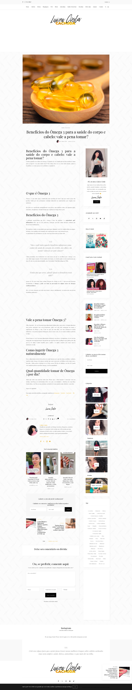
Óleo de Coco (102, 563)
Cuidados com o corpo (53, 541)
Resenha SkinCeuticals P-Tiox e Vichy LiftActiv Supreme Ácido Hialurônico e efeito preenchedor (33, 482)
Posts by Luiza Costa (44, 436)
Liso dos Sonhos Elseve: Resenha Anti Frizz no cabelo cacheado (100, 339)
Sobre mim (88, 7)
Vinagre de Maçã (93, 561)
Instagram (56, 393)
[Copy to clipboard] (55, 419)
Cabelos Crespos (92, 521)
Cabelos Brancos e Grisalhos (97, 516)
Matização (93, 548)
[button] (29, 468)
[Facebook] (44, 419)
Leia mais (97, 201)
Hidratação (102, 543)
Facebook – (69, 393)
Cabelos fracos (102, 521)
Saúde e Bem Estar (72, 7)
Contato (101, 7)
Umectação (98, 558)
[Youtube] (29, 2)
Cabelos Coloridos (102, 518)
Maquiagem (45, 7)
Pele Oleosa (100, 548)
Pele (52, 7)
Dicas (97, 538)
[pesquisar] (105, 7)
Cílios (103, 536)
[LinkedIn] (53, 419)
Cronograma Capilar (97, 533)
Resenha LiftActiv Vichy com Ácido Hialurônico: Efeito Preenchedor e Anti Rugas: (50, 481)
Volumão (101, 561)
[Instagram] (26, 2)
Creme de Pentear (102, 528)
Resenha (101, 556)
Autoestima (62, 7)
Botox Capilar (92, 513)
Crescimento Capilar (97, 531)
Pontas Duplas (101, 551)
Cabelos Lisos (91, 523)
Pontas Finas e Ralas (92, 553)
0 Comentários (71, 419)
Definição (91, 538)
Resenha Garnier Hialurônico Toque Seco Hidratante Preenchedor (100, 306)
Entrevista (102, 538)
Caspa (88, 526)
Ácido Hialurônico (92, 563)
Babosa (104, 510)
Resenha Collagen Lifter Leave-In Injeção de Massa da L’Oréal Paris (100, 326)
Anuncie (95, 7)
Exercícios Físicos (99, 541)
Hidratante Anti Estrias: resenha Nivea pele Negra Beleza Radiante (68, 480)
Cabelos (33, 7)
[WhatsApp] (50, 419)
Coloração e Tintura (92, 528)
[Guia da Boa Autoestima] (90, 240)
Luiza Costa (64, 141)
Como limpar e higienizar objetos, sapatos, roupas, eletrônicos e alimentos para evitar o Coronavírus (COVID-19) (110, 673)
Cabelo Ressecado (101, 513)
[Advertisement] (66, 40)
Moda (56, 7)
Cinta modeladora (102, 526)
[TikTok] (30, 2)
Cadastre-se (107, 2)
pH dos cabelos (92, 551)
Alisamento (97, 510)
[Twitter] (24, 2)
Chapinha (94, 526)
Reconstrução (94, 556)
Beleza (39, 7)
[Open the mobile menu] (108, 7)
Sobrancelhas (91, 558)
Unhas (104, 558)
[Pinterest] (48, 419)
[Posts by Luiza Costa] (57, 141)
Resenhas (81, 7)
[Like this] (57, 419)
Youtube (63, 393)
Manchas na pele (93, 546)
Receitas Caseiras (102, 553)
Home (27, 7)
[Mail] (27, 2)
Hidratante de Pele (93, 543)
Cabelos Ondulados (101, 523)
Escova (92, 541)
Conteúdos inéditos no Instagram (66, 630)
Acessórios (90, 510)
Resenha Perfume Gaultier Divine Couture (99, 316)
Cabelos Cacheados (92, 518)
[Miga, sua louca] (101, 240)
